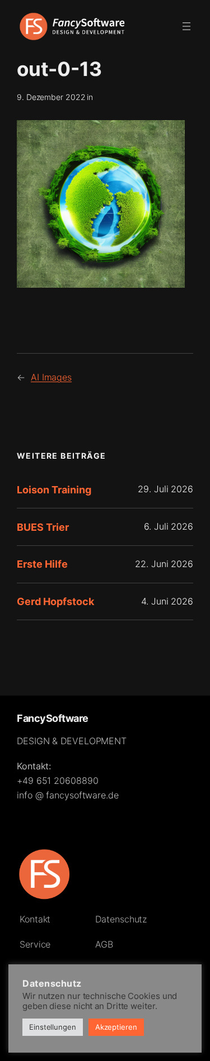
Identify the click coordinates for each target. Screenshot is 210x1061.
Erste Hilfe (42, 563)
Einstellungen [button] (52, 1026)
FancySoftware (52, 718)
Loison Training (54, 489)
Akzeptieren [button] (116, 1026)
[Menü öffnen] (186, 26)
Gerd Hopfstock (55, 601)
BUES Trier (43, 526)
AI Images (51, 377)
